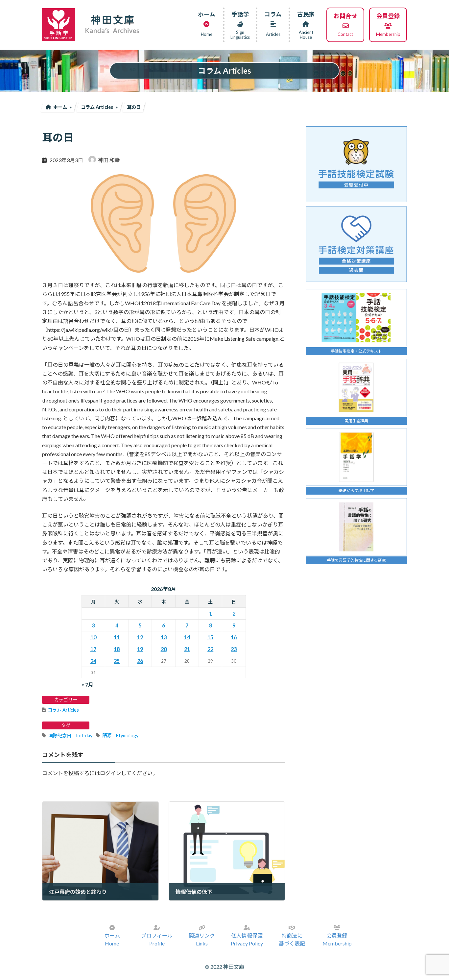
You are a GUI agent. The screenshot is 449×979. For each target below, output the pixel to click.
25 (117, 661)
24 (93, 661)
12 (140, 637)
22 (210, 649)
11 (117, 637)
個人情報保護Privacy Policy (247, 939)
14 (187, 637)
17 (93, 649)
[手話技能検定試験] (356, 164)
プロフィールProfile (157, 939)
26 (140, 661)
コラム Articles (63, 710)
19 (140, 649)
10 (93, 637)
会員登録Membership (337, 939)
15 (210, 637)
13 (164, 637)
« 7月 (87, 684)
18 (117, 649)
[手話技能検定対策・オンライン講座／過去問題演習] (356, 244)
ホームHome (112, 939)
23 (234, 649)
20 (164, 649)
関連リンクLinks (202, 939)
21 (187, 649)
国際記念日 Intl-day (70, 735)
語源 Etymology (120, 735)
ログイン (110, 773)
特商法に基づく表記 (292, 939)
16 (234, 637)
